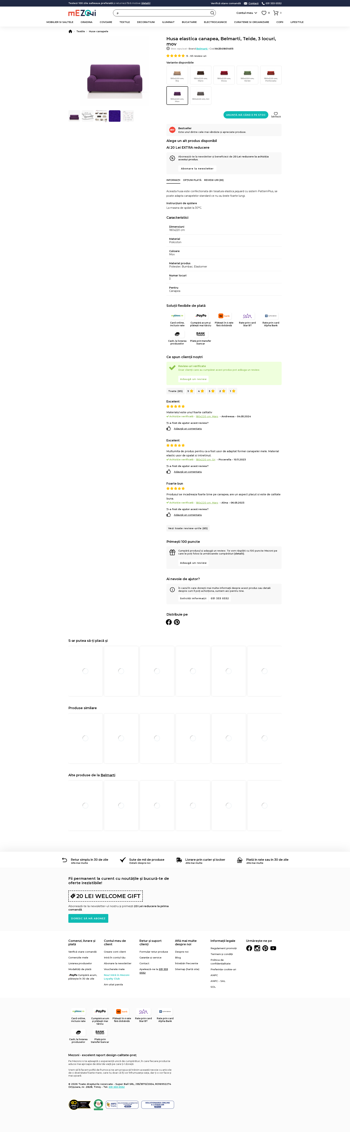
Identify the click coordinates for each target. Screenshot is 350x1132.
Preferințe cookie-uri (223, 969)
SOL (213, 986)
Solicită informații (193, 598)
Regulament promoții (224, 948)
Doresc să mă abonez (88, 918)
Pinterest (265, 948)
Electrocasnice (215, 22)
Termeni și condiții (222, 954)
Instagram (257, 948)
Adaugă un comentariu (188, 428)
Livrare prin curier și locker (205, 859)
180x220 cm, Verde (247, 79)
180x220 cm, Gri (200, 99)
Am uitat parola (113, 984)
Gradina (86, 22)
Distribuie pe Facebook (169, 622)
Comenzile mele (78, 957)
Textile (124, 22)
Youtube (273, 948)
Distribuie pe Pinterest (177, 622)
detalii (146, 3)
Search (212, 13)
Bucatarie (189, 22)
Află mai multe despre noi (186, 942)
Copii (279, 22)
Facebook (249, 948)
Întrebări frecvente (186, 963)
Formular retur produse (153, 951)
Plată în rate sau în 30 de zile (267, 859)
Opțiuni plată (192, 180)
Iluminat (168, 22)
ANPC (214, 975)
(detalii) (239, 553)
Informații (173, 180)
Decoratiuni (146, 22)
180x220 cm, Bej (177, 79)
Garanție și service (150, 957)
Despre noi (181, 951)
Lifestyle (297, 22)
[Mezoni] (70, 31)
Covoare (106, 22)
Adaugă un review (193, 379)
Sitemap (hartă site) (187, 969)
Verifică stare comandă (226, 3)
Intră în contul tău (114, 957)
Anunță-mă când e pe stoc (246, 115)
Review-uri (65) (214, 180)
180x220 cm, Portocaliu (271, 79)
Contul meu (244, 13)
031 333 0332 (274, 3)
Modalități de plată (79, 969)
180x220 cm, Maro (200, 79)
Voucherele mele (114, 969)
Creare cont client (115, 951)
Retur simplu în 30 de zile (89, 859)
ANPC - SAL (218, 981)
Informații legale (223, 941)
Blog (178, 957)
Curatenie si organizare (251, 22)
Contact (253, 3)
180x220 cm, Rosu (224, 79)
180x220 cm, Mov (177, 100)
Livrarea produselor (80, 963)
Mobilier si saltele (59, 22)
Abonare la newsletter (197, 168)
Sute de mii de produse (146, 859)
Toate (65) (175, 391)
